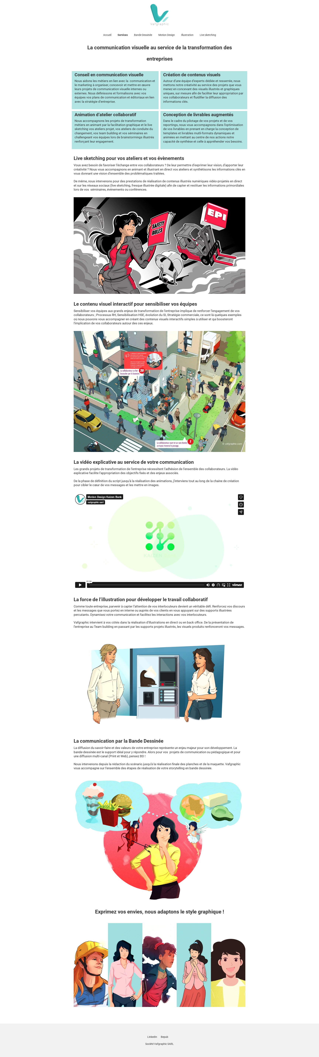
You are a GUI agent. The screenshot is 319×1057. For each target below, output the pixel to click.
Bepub (164, 1036)
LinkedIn (152, 1036)
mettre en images (146, 485)
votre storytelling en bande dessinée (186, 768)
